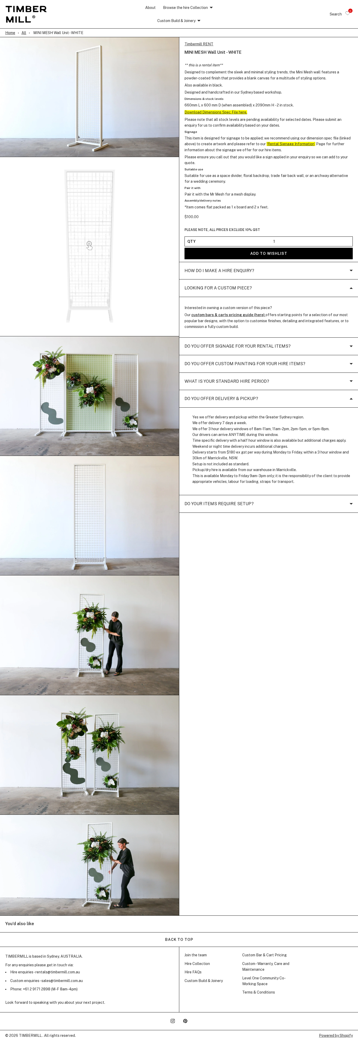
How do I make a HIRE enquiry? (219, 270)
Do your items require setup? (219, 503)
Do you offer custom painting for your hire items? (245, 363)
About (150, 8)
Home (10, 33)
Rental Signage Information (290, 144)
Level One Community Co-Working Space (264, 981)
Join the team (196, 955)
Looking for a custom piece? (218, 288)
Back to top (179, 939)
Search (336, 14)
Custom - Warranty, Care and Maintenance (265, 967)
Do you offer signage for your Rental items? (238, 346)
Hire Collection (197, 964)
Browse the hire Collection (185, 8)
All (23, 33)
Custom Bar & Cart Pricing (264, 955)
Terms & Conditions (258, 992)
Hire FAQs (193, 972)
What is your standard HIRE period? (227, 381)
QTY (191, 241)
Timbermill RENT (199, 44)
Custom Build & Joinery (176, 21)
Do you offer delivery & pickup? (221, 398)
